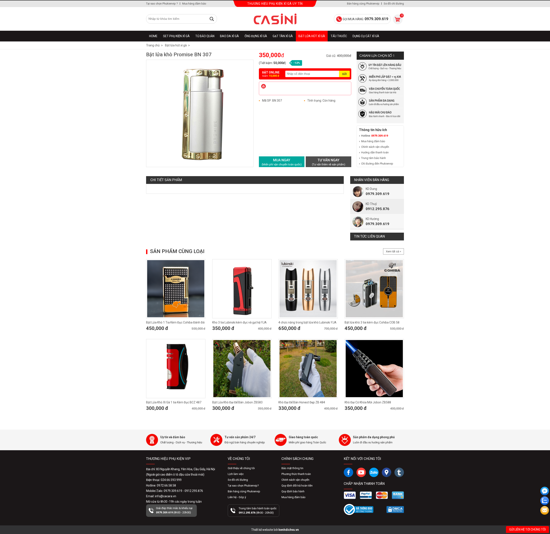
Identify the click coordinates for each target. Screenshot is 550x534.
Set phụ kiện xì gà (176, 36)
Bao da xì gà (229, 36)
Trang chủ (153, 45)
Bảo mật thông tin (292, 468)
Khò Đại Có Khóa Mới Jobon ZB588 (368, 402)
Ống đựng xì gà (255, 36)
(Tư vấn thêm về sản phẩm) (328, 162)
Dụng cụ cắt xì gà (366, 36)
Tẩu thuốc (339, 36)
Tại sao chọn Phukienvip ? (162, 3)
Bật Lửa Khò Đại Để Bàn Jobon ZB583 (237, 402)
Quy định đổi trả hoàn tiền (297, 485)
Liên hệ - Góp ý (237, 497)
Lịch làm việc (236, 474)
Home (153, 36)
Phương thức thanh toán (296, 474)
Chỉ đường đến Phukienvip (377, 163)
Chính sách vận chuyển (375, 146)
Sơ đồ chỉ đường (394, 3)
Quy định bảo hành (292, 491)
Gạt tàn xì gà (283, 36)
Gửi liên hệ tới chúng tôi (527, 529)
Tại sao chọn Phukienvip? (243, 485)
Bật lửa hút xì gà (311, 36)
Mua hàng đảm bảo (194, 3)
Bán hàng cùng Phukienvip (363, 3)
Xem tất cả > (393, 251)
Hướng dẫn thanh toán (375, 152)
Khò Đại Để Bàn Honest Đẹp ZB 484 (301, 402)
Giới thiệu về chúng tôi (241, 468)
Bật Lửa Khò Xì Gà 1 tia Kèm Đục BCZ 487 (173, 402)
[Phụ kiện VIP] (275, 19)
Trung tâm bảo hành (373, 158)
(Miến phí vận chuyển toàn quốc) (282, 162)
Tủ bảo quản (204, 36)
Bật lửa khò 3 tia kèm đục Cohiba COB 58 (372, 322)
